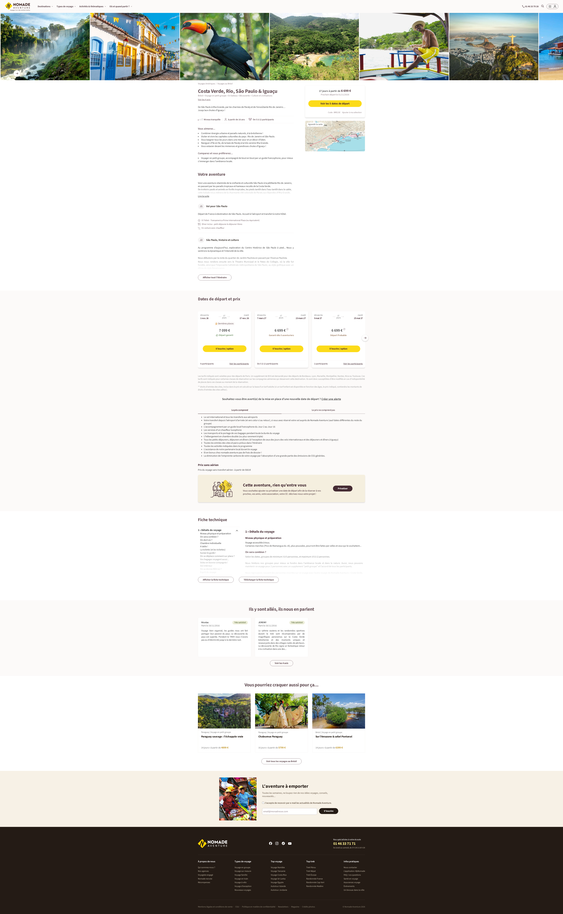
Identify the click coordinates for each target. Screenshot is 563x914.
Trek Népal (311, 871)
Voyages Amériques (206, 83)
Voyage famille (241, 875)
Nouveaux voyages (243, 890)
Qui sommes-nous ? (206, 867)
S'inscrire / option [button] (225, 348)
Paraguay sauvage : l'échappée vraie (222, 736)
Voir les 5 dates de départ (335, 103)
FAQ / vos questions (352, 875)
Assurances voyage (352, 882)
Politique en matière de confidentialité (258, 906)
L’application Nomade (354, 871)
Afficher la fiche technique (216, 579)
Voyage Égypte (277, 882)
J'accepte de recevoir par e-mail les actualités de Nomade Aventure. (298, 803)
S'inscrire (328, 811)
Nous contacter (350, 867)
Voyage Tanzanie (278, 871)
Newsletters (283, 906)
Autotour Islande (278, 886)
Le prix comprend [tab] (239, 410)
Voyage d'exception (243, 886)
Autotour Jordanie (279, 890)
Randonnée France (314, 878)
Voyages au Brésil (225, 83)
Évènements (349, 886)
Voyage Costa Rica (278, 875)
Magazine (295, 906)
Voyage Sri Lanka (278, 878)
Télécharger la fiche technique (259, 579)
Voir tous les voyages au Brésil (281, 761)
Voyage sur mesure (243, 871)
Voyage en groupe (242, 867)
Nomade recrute (205, 878)
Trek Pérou (311, 867)
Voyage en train (241, 878)
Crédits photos (308, 906)
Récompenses (204, 882)
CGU (237, 906)
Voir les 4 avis (281, 663)
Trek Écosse (311, 875)
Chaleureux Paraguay (270, 736)
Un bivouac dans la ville (354, 890)
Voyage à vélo (241, 882)
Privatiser (343, 488)
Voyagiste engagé (205, 875)
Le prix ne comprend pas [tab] (323, 410)
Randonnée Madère (314, 886)
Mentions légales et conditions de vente (215, 906)
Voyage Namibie (278, 867)
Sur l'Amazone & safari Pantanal (334, 736)
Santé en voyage (351, 878)
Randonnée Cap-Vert (315, 882)
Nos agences (203, 871)
